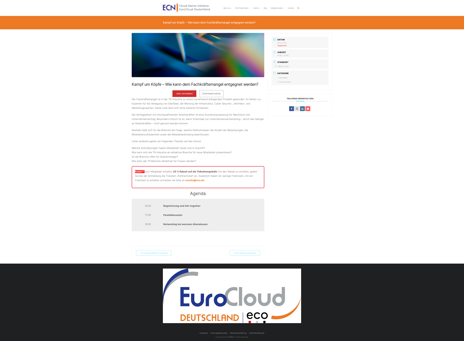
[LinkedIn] (302, 108)
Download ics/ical (211, 93)
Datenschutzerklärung (238, 333)
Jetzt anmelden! (184, 93)
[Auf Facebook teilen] (291, 108)
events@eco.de (194, 180)
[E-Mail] (307, 108)
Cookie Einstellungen (257, 333)
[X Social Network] (297, 108)
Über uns (226, 8)
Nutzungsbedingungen (219, 333)
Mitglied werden (277, 8)
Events (255, 8)
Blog (265, 8)
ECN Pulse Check (241, 8)
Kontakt (291, 8)
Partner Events (285, 82)
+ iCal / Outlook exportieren (244, 253)
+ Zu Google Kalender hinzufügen (154, 253)
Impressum (203, 333)
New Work (283, 78)
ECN (231, 337)
